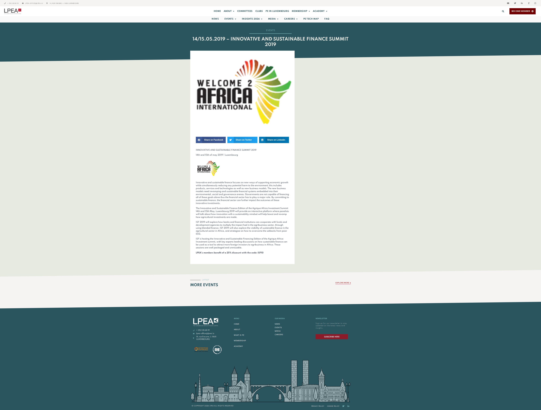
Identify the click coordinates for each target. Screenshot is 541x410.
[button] (503, 11)
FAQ (326, 19)
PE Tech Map (311, 19)
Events (228, 19)
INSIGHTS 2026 (251, 19)
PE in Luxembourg (277, 11)
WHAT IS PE (239, 335)
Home (217, 11)
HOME (236, 324)
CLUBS (259, 11)
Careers (289, 19)
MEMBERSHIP (299, 11)
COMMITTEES (245, 11)
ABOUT (228, 11)
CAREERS (279, 334)
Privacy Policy (317, 406)
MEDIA (278, 331)
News (215, 19)
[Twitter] (343, 406)
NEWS (277, 324)
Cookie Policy (333, 406)
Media (272, 19)
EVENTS (278, 327)
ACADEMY (319, 11)
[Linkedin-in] (348, 406)
